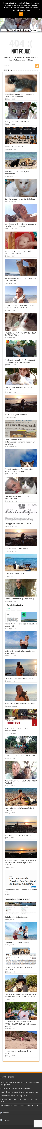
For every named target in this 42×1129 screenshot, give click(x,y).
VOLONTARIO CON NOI (14, 574)
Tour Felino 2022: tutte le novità (18, 835)
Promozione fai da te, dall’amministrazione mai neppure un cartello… (20, 442)
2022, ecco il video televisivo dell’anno (20, 703)
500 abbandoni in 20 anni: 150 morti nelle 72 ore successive (19, 95)
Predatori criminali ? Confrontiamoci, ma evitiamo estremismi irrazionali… (20, 361)
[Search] (37, 66)
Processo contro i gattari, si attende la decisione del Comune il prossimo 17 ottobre (20, 862)
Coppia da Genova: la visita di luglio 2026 (14, 1092)
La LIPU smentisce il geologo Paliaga (20, 599)
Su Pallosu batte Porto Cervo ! (17, 917)
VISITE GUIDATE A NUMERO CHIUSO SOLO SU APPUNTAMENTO (19, 307)
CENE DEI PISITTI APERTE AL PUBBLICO (21, 756)
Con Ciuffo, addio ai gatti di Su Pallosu (20, 199)
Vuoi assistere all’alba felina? (16, 549)
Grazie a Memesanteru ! (14, 146)
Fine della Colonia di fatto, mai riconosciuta (14, 1099)
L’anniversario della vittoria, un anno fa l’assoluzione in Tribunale (20, 225)
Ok (21, 14)
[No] (39, 9)
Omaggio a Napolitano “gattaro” (18, 523)
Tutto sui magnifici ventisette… (17, 414)
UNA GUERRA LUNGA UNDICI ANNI (19, 678)
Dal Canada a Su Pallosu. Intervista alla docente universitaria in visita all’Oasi (20, 995)
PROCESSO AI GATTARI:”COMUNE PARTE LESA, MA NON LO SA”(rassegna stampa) (20, 1024)
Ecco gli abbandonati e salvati (17, 121)
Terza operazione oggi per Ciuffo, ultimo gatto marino (18, 252)
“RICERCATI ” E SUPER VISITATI (17, 942)
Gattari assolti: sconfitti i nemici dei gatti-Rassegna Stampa (19, 470)
